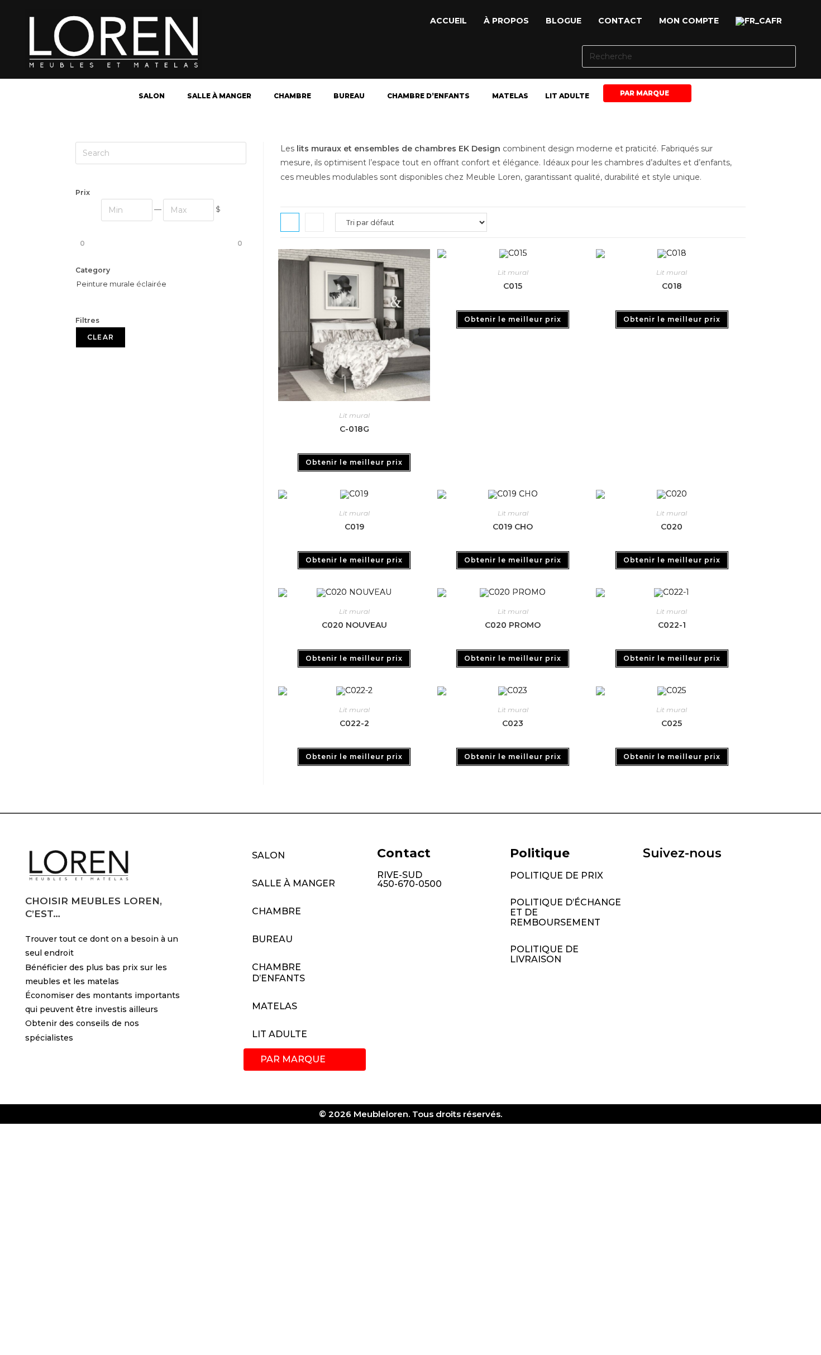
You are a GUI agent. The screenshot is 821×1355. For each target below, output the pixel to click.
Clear (100, 337)
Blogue (563, 21)
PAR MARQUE (644, 93)
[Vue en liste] (314, 222)
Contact (620, 21)
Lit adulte (567, 96)
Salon (152, 96)
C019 (354, 527)
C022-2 (354, 723)
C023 (512, 723)
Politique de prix (556, 875)
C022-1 (672, 625)
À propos (506, 21)
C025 (671, 723)
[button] (761, 21)
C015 (512, 286)
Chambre (292, 96)
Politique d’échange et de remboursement (565, 912)
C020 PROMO (513, 625)
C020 (671, 527)
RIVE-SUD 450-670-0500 (409, 879)
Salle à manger (219, 96)
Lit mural (354, 415)
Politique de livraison (544, 954)
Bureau (349, 96)
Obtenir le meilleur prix (354, 462)
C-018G (354, 429)
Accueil (448, 21)
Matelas (510, 96)
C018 (672, 286)
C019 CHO (513, 527)
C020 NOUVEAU (354, 625)
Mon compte (689, 21)
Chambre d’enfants (428, 96)
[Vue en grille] (289, 222)
